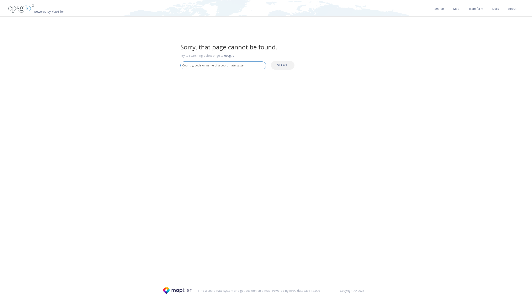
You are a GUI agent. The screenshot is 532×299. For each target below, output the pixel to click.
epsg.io (229, 56)
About (512, 9)
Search (439, 9)
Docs (495, 9)
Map (456, 9)
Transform (476, 9)
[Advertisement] (266, 106)
